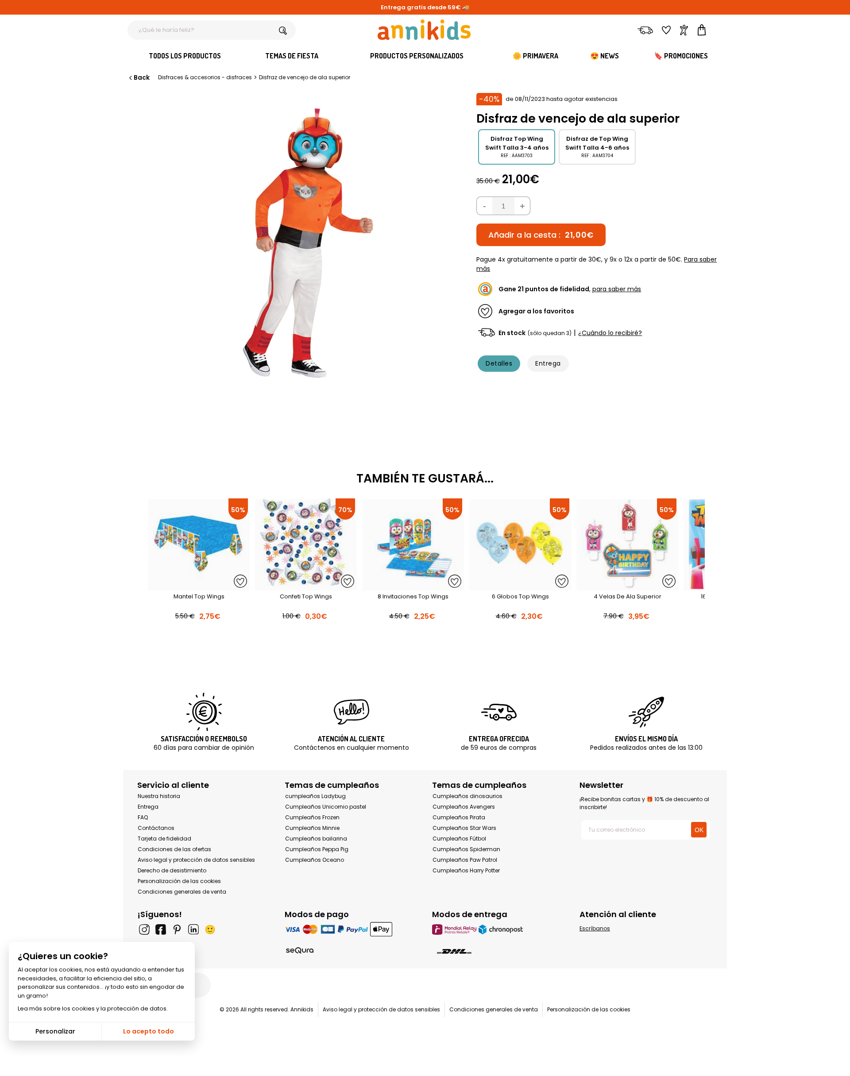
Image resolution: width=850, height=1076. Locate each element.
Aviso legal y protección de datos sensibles (196, 860)
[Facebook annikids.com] (161, 929)
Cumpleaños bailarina (316, 838)
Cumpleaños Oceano (314, 860)
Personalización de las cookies (179, 881)
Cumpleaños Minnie (312, 828)
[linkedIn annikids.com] (193, 929)
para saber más (616, 289)
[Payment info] (351, 929)
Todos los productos (185, 55)
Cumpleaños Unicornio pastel (325, 806)
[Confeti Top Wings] (306, 586)
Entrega (547, 363)
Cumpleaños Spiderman (466, 849)
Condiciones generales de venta (182, 891)
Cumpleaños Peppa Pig (316, 849)
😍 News (604, 55)
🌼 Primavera (535, 55)
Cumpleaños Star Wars (464, 828)
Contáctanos (156, 828)
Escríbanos (595, 928)
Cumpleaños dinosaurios (467, 796)
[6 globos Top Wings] (520, 586)
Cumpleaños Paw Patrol (465, 860)
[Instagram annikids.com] (144, 929)
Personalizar (55, 1031)
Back (142, 77)
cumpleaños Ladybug (315, 796)
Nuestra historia (159, 796)
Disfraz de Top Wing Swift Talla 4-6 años (597, 143)
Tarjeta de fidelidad (164, 838)
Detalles (499, 363)
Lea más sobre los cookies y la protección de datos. (93, 1008)
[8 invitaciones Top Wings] (413, 586)
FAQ (143, 817)
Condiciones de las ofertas (174, 849)
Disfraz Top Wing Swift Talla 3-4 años (517, 143)
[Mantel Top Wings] (199, 586)
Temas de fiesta (291, 55)
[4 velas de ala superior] (627, 586)
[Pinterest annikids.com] (177, 929)
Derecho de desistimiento (172, 870)
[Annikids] (424, 29)
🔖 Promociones (681, 55)
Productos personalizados (417, 55)
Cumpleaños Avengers (464, 806)
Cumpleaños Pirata (459, 817)
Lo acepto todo (148, 1031)
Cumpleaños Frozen (312, 817)
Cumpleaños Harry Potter (466, 870)
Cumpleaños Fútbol (459, 838)
